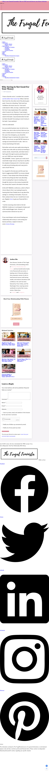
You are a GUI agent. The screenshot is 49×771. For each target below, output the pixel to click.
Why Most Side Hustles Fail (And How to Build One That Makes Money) (8, 360)
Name (4, 402)
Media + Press (8, 45)
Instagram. (21, 292)
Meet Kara (5, 43)
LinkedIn (14, 292)
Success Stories (8, 44)
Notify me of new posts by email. (12, 428)
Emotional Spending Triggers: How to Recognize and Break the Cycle (43, 149)
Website (4, 409)
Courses (4, 51)
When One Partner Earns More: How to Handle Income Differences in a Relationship (23, 344)
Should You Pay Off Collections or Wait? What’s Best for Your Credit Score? (8, 344)
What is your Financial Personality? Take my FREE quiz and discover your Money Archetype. (24, 1)
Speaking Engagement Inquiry (12, 55)
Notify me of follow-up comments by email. (14, 424)
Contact (4, 54)
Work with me (5, 46)
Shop (3, 52)
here (11, 199)
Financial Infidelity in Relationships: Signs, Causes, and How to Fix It (8, 375)
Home (3, 42)
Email (4, 406)
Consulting (7, 49)
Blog (3, 53)
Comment (5, 399)
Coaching (7, 48)
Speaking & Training (9, 47)
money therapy (10, 224)
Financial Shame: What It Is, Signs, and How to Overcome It (24, 360)
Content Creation (9, 50)
